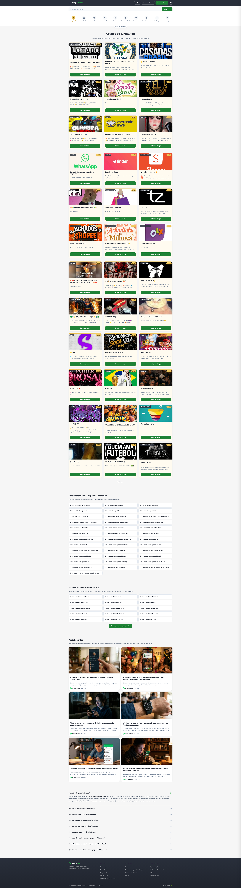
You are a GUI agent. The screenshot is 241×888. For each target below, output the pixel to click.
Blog (126, 867)
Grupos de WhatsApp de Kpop (149, 539)
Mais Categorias (120, 26)
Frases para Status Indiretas (79, 614)
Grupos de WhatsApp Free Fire (115, 567)
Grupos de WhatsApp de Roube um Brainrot (84, 550)
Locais (127, 875)
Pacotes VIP (104, 875)
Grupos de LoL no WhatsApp (79, 528)
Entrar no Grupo (85, 74)
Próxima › (120, 482)
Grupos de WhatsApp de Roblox (150, 545)
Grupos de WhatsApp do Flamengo (116, 561)
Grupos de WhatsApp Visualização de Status (154, 567)
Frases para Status (131, 873)
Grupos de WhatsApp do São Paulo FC (152, 561)
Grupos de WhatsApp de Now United (117, 545)
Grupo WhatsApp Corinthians (149, 511)
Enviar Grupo (104, 867)
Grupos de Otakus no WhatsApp (150, 528)
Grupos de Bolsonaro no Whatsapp (116, 522)
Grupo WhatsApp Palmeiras (79, 516)
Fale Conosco (154, 875)
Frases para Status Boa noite (149, 597)
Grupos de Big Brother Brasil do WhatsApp (83, 522)
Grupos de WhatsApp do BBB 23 (115, 556)
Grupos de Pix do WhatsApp (79, 533)
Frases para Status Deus (148, 602)
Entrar (138, 3)
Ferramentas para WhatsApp (134, 870)
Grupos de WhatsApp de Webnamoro (152, 550)
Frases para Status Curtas (113, 602)
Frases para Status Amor (113, 597)
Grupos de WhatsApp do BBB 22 (80, 556)
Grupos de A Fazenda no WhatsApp (116, 516)
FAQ (151, 873)
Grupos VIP (103, 873)
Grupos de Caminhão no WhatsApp (151, 522)
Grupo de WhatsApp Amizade (79, 511)
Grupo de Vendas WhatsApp (149, 505)
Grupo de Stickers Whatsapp (114, 505)
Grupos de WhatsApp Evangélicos (81, 567)
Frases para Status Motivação (114, 614)
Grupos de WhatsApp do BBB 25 (80, 561)
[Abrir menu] (170, 3)
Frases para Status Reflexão (79, 619)
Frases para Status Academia (79, 597)
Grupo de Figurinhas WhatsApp (80, 505)
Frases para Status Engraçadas (80, 608)
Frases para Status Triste (148, 619)
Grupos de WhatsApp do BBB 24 (150, 556)
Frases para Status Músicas (149, 614)
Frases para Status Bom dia (79, 602)
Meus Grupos (104, 870)
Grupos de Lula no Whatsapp (114, 528)
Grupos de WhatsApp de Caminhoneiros (118, 539)
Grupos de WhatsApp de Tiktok (115, 550)
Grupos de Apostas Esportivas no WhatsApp (154, 516)
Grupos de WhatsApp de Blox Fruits (81, 539)
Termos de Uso (155, 867)
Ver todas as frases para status (120, 626)
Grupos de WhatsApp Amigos (149, 533)
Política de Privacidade (157, 870)
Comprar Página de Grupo (108, 878)
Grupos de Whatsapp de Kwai (79, 545)
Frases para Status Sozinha (114, 619)
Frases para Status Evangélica (114, 608)
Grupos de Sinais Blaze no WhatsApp (117, 533)
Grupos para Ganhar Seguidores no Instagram (85, 573)
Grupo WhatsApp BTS (112, 511)
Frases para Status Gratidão (149, 608)
